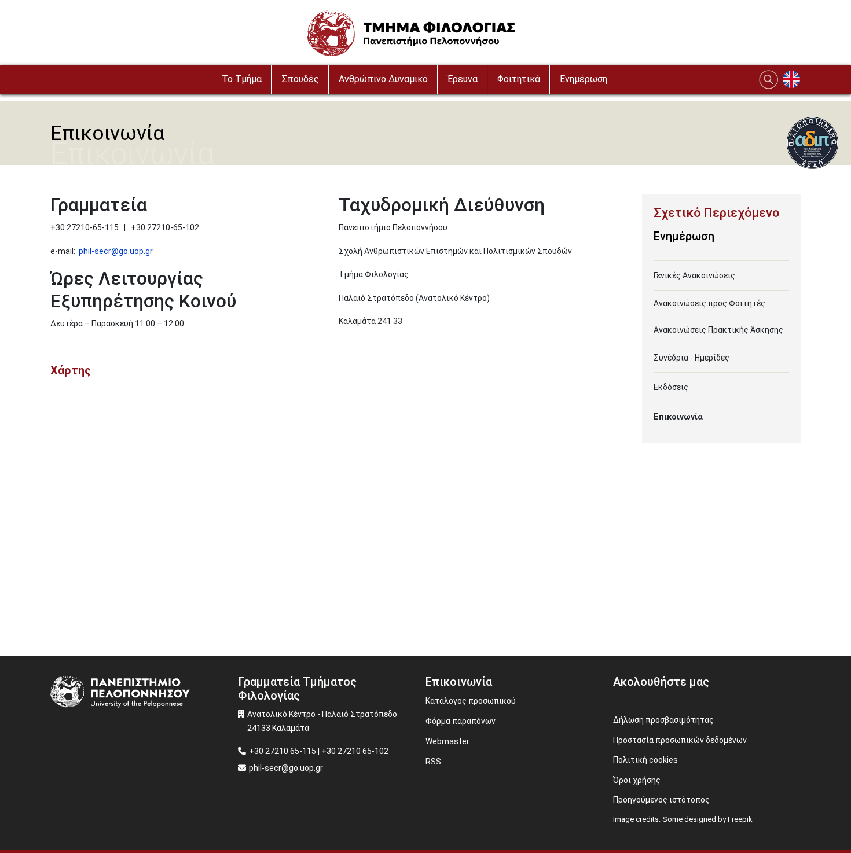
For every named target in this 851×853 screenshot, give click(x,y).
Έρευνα (462, 78)
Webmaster (447, 741)
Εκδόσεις (671, 387)
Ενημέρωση (583, 78)
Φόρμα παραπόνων (461, 721)
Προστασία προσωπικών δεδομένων (680, 740)
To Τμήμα (242, 78)
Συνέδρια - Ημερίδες (691, 357)
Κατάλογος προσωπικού (471, 700)
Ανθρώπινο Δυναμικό (383, 78)
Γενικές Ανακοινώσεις (694, 275)
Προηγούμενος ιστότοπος (661, 799)
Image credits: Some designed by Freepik (683, 819)
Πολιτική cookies (645, 759)
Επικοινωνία (678, 416)
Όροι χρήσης (637, 780)
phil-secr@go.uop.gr (116, 251)
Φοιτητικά (518, 78)
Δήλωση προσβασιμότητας (663, 720)
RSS (433, 761)
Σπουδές (300, 78)
